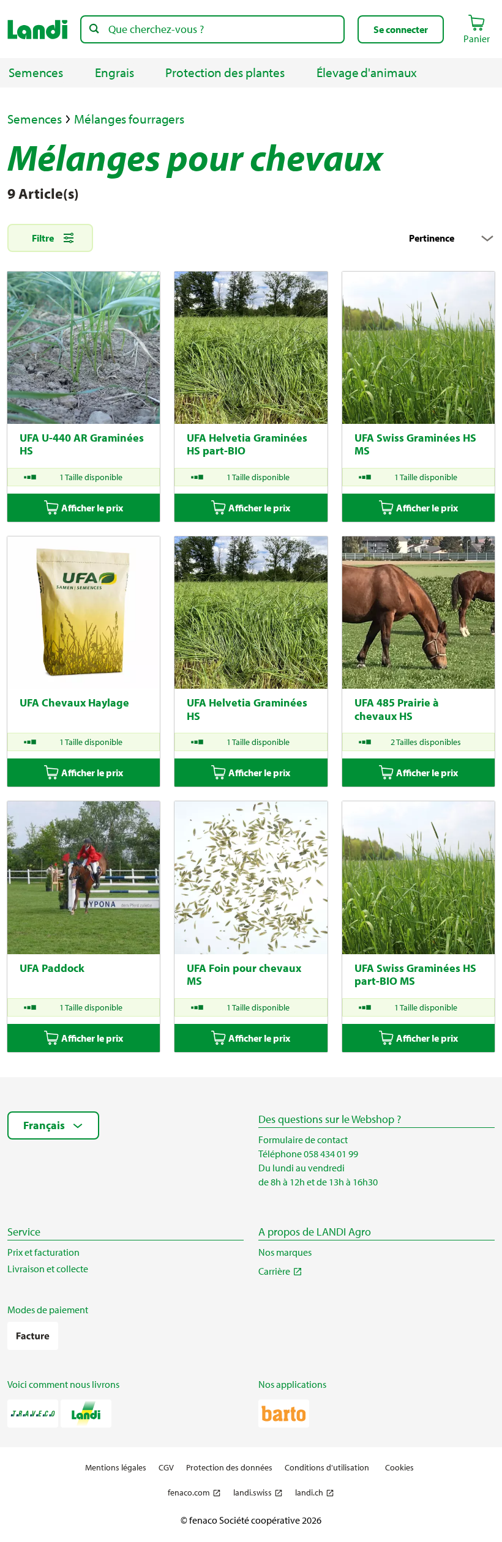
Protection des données (229, 1467)
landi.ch (309, 1493)
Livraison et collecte (47, 1268)
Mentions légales (115, 1467)
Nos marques (285, 1252)
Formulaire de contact (303, 1139)
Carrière (274, 1271)
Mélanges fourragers (129, 119)
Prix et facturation (43, 1252)
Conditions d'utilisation (327, 1467)
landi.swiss (252, 1493)
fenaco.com (189, 1493)
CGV (166, 1467)
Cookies (399, 1467)
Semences (34, 119)
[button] (401, 29)
